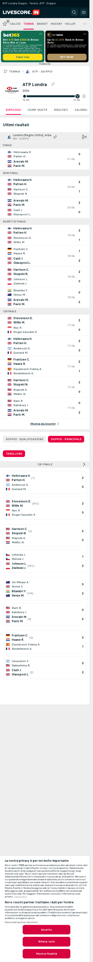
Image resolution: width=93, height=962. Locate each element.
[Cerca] (74, 12)
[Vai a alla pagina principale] (24, 12)
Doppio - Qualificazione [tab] (24, 439)
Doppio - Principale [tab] (66, 439)
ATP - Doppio (42, 71)
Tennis (14, 71)
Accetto (46, 929)
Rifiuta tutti (46, 941)
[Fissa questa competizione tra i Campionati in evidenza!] (53, 84)
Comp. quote (37, 109)
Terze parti (20, 896)
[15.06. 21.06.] (54, 96)
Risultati (61, 109)
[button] (84, 96)
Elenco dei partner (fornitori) (21, 922)
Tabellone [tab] (14, 453)
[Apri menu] (84, 12)
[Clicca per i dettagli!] (44, 159)
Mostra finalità (46, 953)
